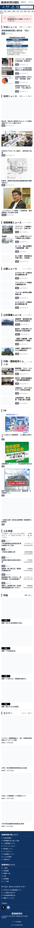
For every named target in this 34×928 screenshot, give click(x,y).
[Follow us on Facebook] (8, 907)
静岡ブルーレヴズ (8, 898)
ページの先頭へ (17, 922)
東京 (5, 11)
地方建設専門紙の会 (8, 895)
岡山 (29, 11)
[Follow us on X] (3, 907)
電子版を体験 (17, 7)
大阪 (21, 11)
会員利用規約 (6, 838)
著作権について (7, 849)
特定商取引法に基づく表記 (10, 841)
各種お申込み (13, 7)
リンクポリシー (7, 851)
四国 (25, 11)
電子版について (7, 7)
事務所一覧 (6, 873)
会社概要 (5, 871)
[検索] (31, 7)
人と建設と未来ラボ (8, 893)
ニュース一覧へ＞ (27, 222)
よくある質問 (6, 857)
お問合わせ (23, 2)
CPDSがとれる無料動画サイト (11, 890)
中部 (17, 11)
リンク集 (5, 881)
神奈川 (9, 11)
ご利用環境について (8, 843)
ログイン (31, 2)
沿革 (4, 876)
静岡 (14, 11)
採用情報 (5, 879)
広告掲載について (8, 854)
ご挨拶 (4, 868)
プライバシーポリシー (9, 846)
